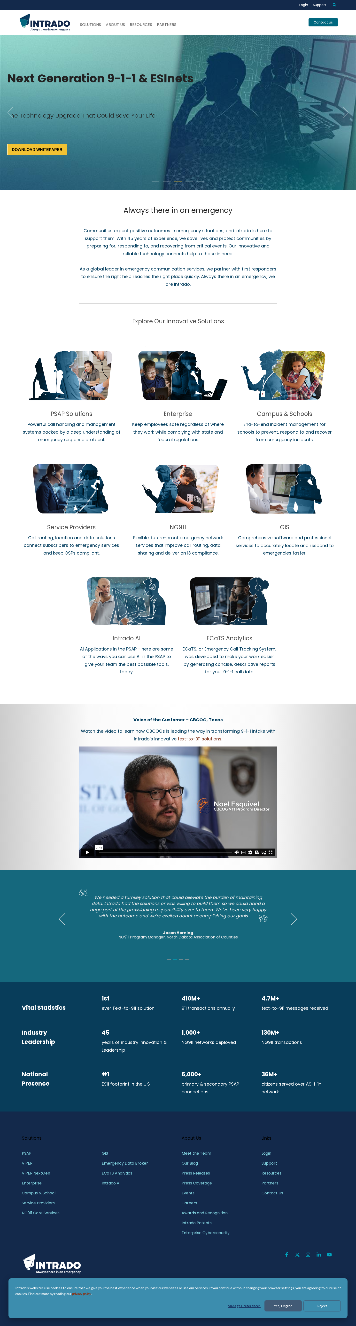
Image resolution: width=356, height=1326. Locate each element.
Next (291, 919)
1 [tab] (169, 961)
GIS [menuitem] (105, 1153)
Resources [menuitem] (271, 1173)
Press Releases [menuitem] (196, 1173)
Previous (65, 919)
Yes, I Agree (283, 1306)
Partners (166, 24)
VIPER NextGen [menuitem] (36, 1173)
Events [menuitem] (188, 1193)
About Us (115, 24)
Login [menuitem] (303, 4)
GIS (284, 527)
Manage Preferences (244, 1306)
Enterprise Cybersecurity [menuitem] (206, 1233)
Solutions (90, 24)
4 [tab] (187, 961)
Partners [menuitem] (270, 1183)
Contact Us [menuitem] (272, 1193)
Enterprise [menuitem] (32, 1183)
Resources (141, 24)
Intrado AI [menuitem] (111, 1183)
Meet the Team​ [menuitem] (196, 1153)
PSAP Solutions (71, 414)
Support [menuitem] (319, 4)
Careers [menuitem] (189, 1203)
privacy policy (81, 1294)
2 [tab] (175, 961)
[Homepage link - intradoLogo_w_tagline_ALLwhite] (52, 1273)
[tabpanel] (178, 917)
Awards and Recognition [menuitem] (205, 1213)
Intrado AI (126, 638)
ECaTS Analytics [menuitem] (117, 1173)
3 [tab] (181, 961)
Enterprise (178, 414)
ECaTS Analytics (229, 638)
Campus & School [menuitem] (39, 1193)
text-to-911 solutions (199, 739)
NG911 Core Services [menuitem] (41, 1213)
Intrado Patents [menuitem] (197, 1223)
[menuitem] (332, 5)
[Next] (344, 112)
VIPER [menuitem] (27, 1163)
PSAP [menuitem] (26, 1153)
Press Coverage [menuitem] (197, 1183)
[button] (287, 1255)
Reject (322, 1306)
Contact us (323, 22)
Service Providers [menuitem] (38, 1203)
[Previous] (12, 112)
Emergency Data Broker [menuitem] (125, 1163)
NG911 (178, 527)
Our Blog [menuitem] (190, 1163)
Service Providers (71, 527)
